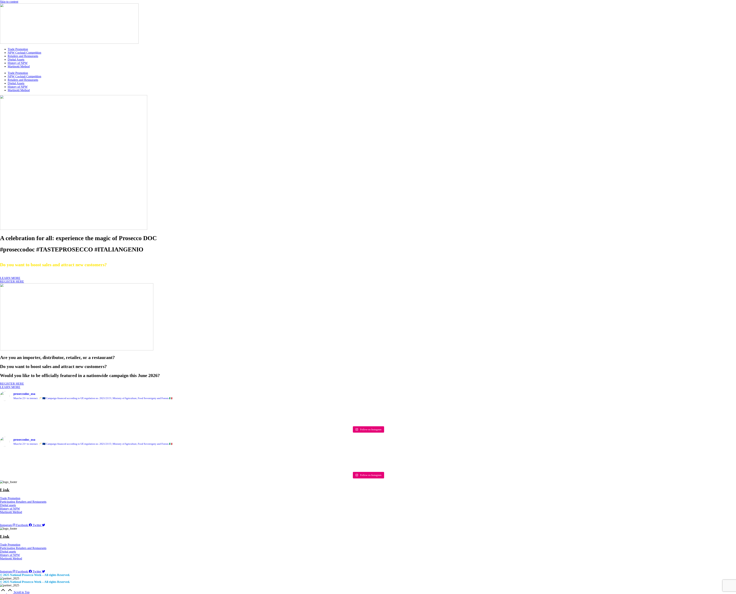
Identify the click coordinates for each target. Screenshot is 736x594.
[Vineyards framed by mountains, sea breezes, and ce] (220, 414)
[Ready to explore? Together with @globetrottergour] (73, 414)
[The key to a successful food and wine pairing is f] (663, 412)
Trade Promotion (18, 49)
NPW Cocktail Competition (24, 52)
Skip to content (9, 1)
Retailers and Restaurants (23, 56)
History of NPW (18, 63)
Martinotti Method (19, 66)
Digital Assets (16, 59)
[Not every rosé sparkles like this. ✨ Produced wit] (368, 412)
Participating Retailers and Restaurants (23, 501)
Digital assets (8, 505)
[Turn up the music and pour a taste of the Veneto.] (515, 412)
